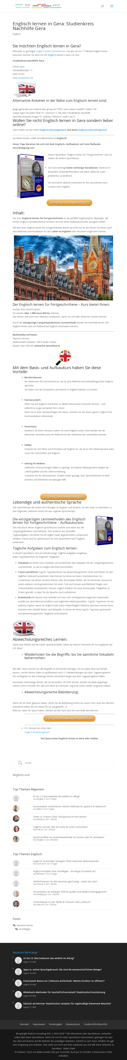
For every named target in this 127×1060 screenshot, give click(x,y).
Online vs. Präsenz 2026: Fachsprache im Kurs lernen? (60, 816)
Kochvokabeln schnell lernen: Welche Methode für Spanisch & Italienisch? (69, 806)
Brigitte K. (41, 839)
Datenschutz (73, 1024)
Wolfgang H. (42, 894)
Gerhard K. (41, 863)
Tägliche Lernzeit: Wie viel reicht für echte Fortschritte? (60, 826)
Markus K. (41, 819)
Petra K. (40, 829)
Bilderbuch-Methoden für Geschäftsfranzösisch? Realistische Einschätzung (64, 992)
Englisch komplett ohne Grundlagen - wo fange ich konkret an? (64, 871)
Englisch (17, 33)
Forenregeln (55, 1024)
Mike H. (40, 809)
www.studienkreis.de (23, 77)
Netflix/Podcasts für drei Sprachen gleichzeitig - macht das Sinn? (65, 881)
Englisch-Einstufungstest (92, 129)
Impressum (39, 1024)
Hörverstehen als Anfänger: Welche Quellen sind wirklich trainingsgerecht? (70, 891)
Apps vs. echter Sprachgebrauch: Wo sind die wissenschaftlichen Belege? (62, 969)
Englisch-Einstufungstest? (37, 732)
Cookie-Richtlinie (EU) (95, 1024)
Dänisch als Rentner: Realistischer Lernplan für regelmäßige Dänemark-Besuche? (67, 1003)
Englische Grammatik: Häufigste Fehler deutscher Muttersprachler (66, 861)
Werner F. (41, 884)
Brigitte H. (41, 799)
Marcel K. (41, 904)
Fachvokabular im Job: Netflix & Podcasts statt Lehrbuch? (62, 901)
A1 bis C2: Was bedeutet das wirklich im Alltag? (56, 796)
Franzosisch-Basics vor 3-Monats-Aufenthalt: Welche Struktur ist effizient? (64, 981)
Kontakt (24, 1024)
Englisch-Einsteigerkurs (52, 129)
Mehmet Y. (41, 874)
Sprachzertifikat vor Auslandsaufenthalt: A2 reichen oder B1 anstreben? (68, 837)
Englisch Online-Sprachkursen (50, 51)
